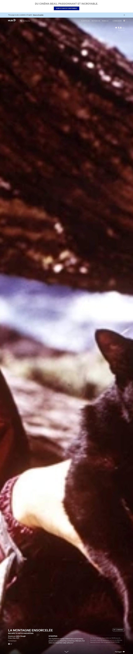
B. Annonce (119, 630)
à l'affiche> (115, 642)
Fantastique (12, 641)
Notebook (96, 21)
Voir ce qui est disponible (66, 8)
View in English (38, 15)
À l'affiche (85, 21)
